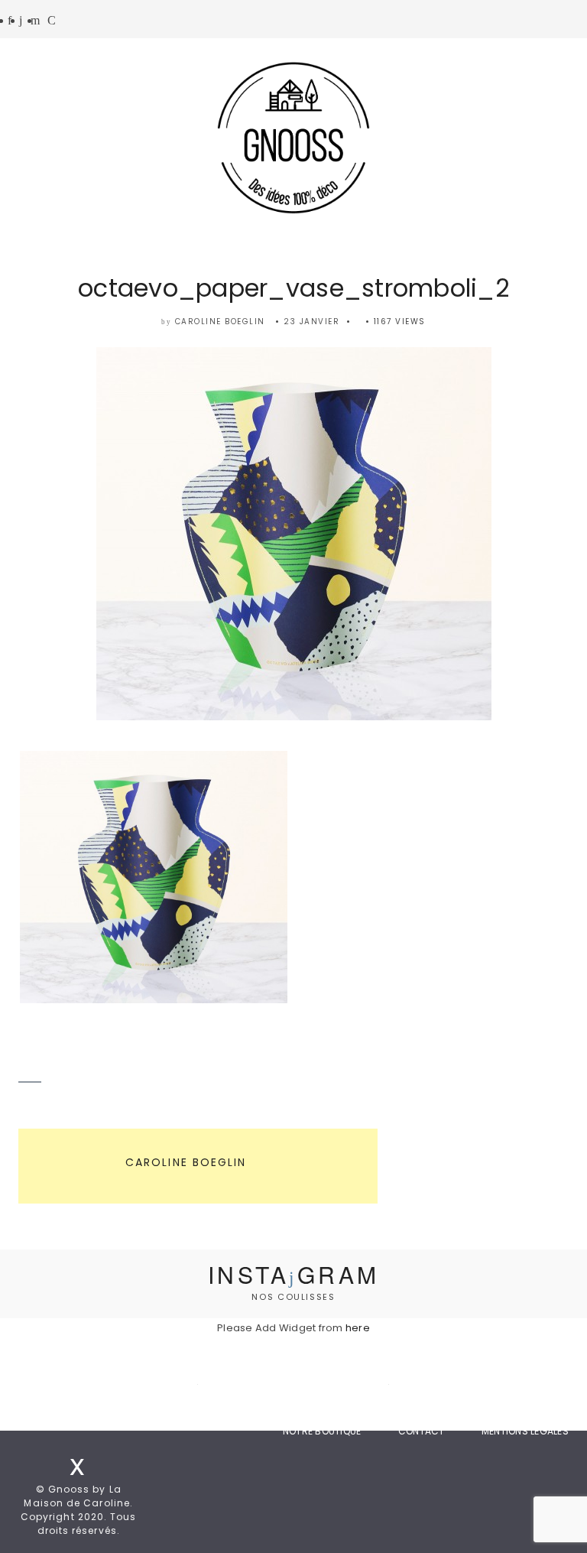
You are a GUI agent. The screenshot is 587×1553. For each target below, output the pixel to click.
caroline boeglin (220, 321)
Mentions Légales (525, 1431)
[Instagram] (20, 21)
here (357, 1328)
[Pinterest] (35, 21)
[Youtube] (51, 21)
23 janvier (311, 321)
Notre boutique (322, 1431)
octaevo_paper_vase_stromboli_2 (293, 288)
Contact (421, 1431)
